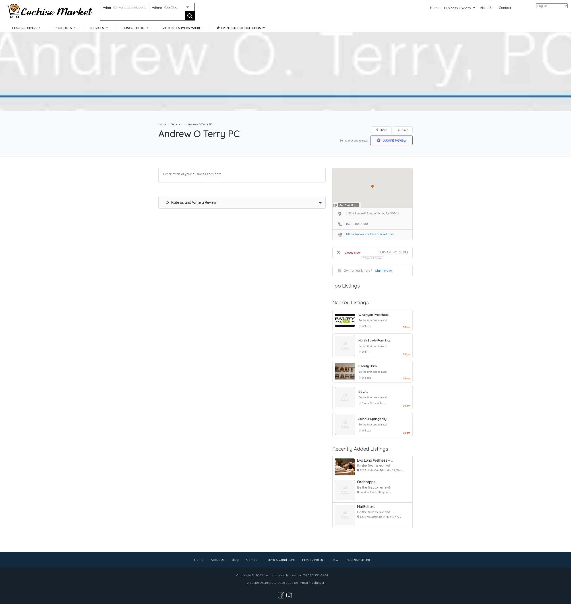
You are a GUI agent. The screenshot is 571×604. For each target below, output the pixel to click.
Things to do (133, 28)
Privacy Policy (312, 560)
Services (97, 28)
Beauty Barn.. (368, 366)
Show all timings (373, 258)
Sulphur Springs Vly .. (373, 419)
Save (404, 130)
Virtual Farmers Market (183, 28)
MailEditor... (366, 506)
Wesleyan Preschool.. (374, 315)
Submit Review (394, 140)
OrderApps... (367, 482)
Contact (505, 8)
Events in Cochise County (243, 28)
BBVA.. (363, 392)
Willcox (366, 326)
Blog (235, 560)
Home (435, 8)
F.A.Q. (335, 560)
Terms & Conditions (280, 560)
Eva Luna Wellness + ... (375, 460)
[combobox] (170, 8)
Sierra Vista (369, 403)
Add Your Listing (358, 560)
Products (63, 28)
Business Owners (457, 8)
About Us (487, 8)
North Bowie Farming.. (374, 340)
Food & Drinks (24, 28)
